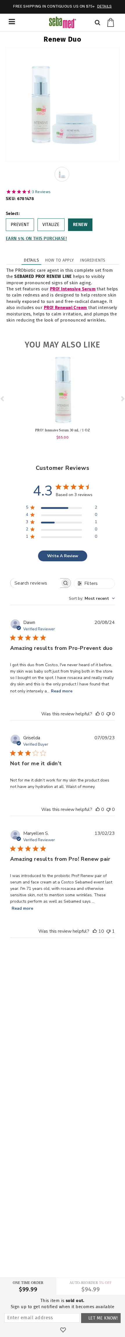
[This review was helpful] (95, 931)
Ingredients (93, 260)
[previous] (2, 398)
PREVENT (20, 225)
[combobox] (92, 598)
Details (31, 260)
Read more (61, 691)
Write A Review (62, 556)
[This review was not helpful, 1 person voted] (108, 931)
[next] (122, 398)
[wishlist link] (63, 1330)
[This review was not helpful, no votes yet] (108, 714)
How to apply (59, 260)
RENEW (80, 225)
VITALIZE (51, 225)
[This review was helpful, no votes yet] (98, 714)
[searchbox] (35, 583)
